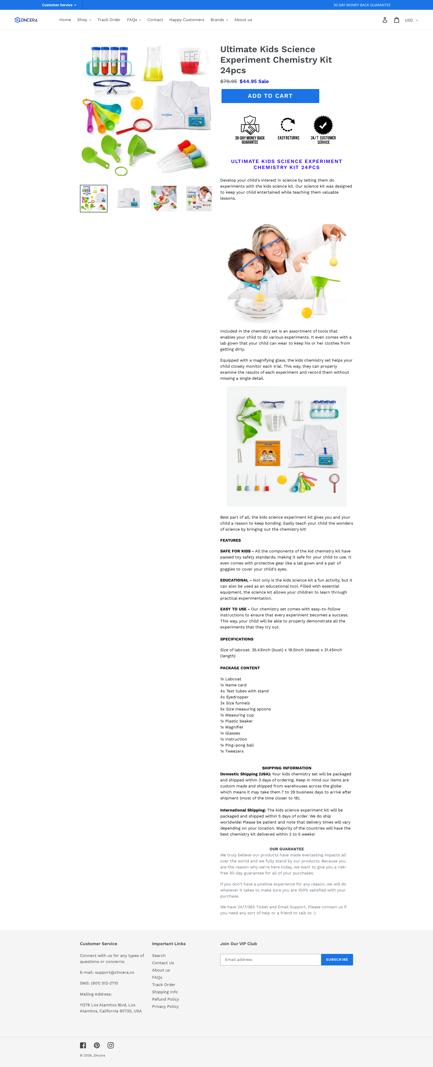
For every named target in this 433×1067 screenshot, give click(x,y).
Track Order (163, 984)
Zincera (99, 1055)
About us (161, 970)
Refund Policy (165, 999)
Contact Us (163, 962)
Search (159, 955)
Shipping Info (165, 992)
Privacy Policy (165, 1006)
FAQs (157, 977)
